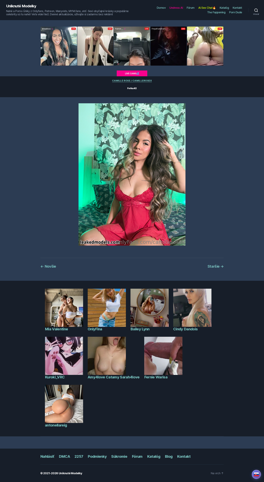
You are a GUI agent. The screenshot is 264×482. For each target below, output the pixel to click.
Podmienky (97, 456)
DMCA (64, 456)
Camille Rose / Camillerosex (132, 80)
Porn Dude (235, 12)
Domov (161, 7)
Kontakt (237, 7)
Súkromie (119, 456)
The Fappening (216, 12)
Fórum (190, 7)
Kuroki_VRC (55, 377)
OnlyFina (95, 329)
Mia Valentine (56, 329)
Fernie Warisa (155, 377)
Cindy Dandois (185, 329)
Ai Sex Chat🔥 (207, 7)
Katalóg (224, 7)
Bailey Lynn (140, 329)
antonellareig (56, 425)
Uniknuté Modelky (21, 6)
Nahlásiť (47, 456)
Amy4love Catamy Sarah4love (114, 377)
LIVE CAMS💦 (132, 73)
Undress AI (176, 7)
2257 (79, 456)
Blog (168, 456)
